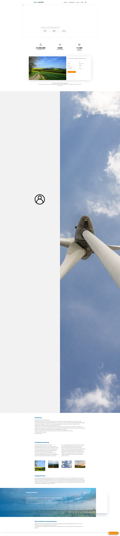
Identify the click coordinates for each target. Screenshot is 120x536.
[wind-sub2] (53, 467)
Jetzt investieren (71, 71)
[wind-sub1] (47, 79)
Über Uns (77, 2)
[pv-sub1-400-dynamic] (40, 470)
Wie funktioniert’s (72, 2)
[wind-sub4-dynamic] (80, 467)
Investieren (65, 2)
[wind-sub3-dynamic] (66, 467)
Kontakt (82, 2)
